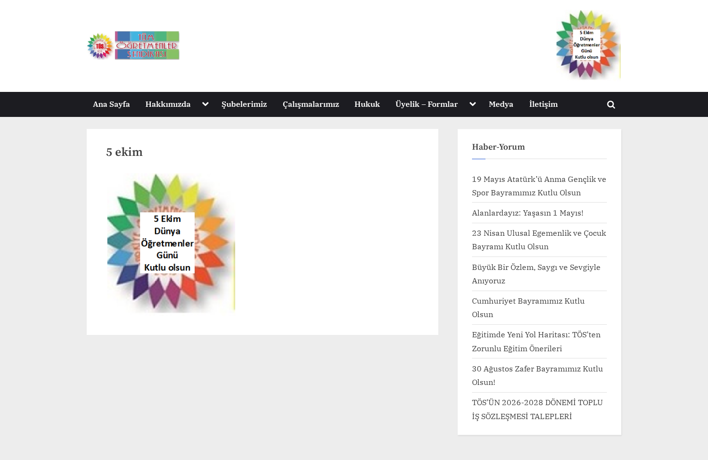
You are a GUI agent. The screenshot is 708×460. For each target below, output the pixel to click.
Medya (501, 104)
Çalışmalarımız (311, 104)
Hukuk (367, 104)
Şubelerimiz (244, 104)
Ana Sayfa (111, 104)
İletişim (543, 104)
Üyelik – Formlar (426, 104)
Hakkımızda (168, 104)
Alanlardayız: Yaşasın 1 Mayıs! (527, 212)
